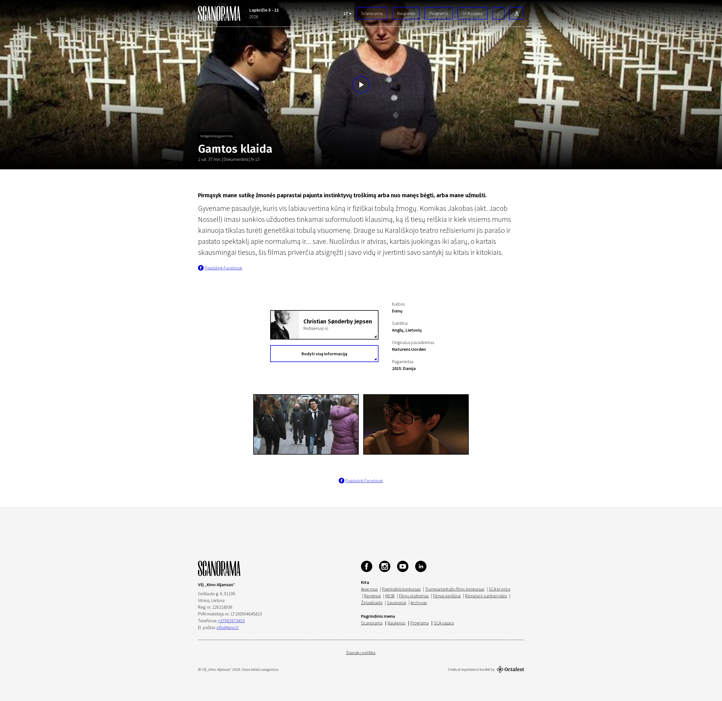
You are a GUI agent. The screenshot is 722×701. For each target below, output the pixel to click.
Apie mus (369, 589)
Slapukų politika (360, 652)
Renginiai (372, 596)
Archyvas (419, 602)
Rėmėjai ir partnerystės (486, 596)
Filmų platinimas (414, 596)
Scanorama (371, 13)
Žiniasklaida (371, 602)
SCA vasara (473, 13)
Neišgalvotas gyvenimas (216, 136)
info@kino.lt (227, 627)
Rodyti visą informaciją (324, 353)
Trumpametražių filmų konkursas (454, 589)
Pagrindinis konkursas (401, 589)
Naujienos (406, 13)
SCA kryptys (499, 589)
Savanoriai (396, 602)
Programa (439, 13)
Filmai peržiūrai (447, 596)
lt (346, 13)
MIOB (390, 596)
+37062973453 (231, 620)
